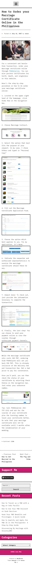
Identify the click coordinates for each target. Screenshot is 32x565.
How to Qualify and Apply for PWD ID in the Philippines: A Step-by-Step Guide (15, 522)
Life (12, 441)
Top (16, 562)
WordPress (20, 558)
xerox (27, 33)
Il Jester (21, 560)
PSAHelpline (14, 71)
